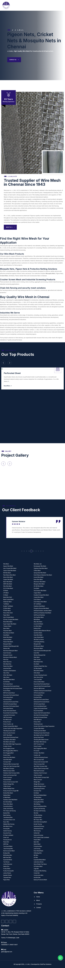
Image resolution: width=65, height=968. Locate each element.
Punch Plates (6, 690)
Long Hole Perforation (9, 715)
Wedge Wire (37, 782)
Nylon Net (36, 842)
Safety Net (37, 833)
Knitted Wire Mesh (8, 793)
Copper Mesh (37, 592)
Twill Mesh (6, 604)
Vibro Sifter (6, 673)
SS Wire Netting (38, 815)
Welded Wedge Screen (40, 786)
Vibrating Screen (12, 411)
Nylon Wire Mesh (7, 581)
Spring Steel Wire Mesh (40, 572)
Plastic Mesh (37, 839)
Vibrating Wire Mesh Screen (41, 739)
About (38, 900)
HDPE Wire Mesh (7, 584)
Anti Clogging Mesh (8, 753)
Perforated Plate (38, 695)
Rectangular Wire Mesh (40, 566)
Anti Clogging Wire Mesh (40, 748)
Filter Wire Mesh (7, 586)
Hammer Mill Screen (39, 688)
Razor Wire (6, 822)
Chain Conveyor (38, 775)
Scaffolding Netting (39, 641)
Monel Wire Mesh (7, 621)
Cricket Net (37, 873)
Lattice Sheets (7, 873)
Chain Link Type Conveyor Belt (11, 766)
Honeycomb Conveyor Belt (41, 762)
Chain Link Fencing (8, 808)
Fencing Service (7, 839)
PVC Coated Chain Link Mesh (41, 837)
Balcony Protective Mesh (40, 879)
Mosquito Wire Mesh (39, 584)
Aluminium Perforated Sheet (11, 706)
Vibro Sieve (6, 677)
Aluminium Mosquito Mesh (10, 650)
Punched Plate (38, 697)
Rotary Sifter (37, 721)
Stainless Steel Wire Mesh (41, 568)
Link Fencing (37, 848)
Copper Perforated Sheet (40, 708)
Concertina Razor (8, 806)
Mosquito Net (37, 644)
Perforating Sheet (8, 697)
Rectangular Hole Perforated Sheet (12, 688)
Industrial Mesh (7, 639)
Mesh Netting (6, 815)
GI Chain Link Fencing (39, 808)
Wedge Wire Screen (39, 784)
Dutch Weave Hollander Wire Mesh (43, 575)
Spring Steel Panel (39, 737)
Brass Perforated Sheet (9, 710)
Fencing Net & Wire (39, 802)
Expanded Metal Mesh (40, 859)
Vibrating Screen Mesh (40, 730)
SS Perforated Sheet (39, 704)
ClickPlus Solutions (45, 964)
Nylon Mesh (6, 628)
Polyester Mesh (7, 630)
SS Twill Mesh (37, 604)
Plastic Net (6, 842)
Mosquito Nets (50, 273)
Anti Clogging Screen (8, 748)
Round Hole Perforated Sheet (42, 684)
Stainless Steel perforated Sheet (42, 690)
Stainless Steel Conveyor (40, 773)
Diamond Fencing (38, 835)
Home (38, 897)
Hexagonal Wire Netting (40, 871)
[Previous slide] (3, 363)
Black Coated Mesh (8, 599)
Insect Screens (7, 653)
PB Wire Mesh (7, 610)
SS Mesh (5, 590)
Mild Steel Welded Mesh (40, 795)
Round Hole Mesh (38, 710)
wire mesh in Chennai (22, 300)
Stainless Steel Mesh (39, 606)
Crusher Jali (37, 755)
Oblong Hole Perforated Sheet (11, 686)
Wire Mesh (6, 564)
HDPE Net (5, 844)
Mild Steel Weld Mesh (9, 679)
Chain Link (6, 837)
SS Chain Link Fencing (39, 810)
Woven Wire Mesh (8, 577)
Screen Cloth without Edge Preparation (44, 726)
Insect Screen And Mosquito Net (42, 650)
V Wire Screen (7, 786)
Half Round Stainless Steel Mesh (42, 613)
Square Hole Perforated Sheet (42, 713)
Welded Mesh (6, 795)
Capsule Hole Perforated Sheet (42, 686)
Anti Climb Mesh (7, 802)
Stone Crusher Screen (9, 733)
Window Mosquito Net (39, 655)
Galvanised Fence (38, 828)
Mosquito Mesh (7, 644)
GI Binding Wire (38, 853)
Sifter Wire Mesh (7, 675)
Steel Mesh (6, 635)
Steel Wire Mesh (38, 635)
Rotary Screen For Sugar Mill (10, 790)
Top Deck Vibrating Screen (41, 757)
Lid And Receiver (7, 864)
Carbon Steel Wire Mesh (9, 570)
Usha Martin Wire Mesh (9, 739)
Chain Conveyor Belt (39, 764)
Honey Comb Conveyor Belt (10, 782)
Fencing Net (6, 828)
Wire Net (36, 813)
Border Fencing (38, 824)
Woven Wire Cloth (8, 613)
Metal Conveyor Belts (9, 770)
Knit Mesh (36, 793)
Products (39, 904)
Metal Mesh (37, 619)
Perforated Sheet (8, 684)
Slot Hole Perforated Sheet (41, 715)
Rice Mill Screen (7, 719)
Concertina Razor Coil (9, 819)
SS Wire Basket (38, 668)
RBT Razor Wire (38, 819)
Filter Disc (5, 659)
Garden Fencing (7, 830)
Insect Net (36, 653)
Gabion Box (6, 866)
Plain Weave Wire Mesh (9, 575)
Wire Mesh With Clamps (40, 742)
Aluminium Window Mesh (10, 657)
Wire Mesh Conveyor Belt (40, 766)
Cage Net (36, 868)
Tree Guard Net (38, 679)
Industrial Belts (7, 779)
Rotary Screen (7, 721)
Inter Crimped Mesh (8, 617)
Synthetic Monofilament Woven (42, 630)
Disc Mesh (36, 664)
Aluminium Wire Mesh (39, 581)
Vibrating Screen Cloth (9, 730)
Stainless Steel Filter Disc (40, 666)
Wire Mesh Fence (7, 826)
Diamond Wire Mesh (39, 681)
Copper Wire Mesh (8, 579)
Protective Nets (38, 846)
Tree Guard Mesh (7, 846)
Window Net (6, 648)
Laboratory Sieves (38, 862)
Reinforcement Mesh (9, 850)
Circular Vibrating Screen (40, 675)
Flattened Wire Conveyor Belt (11, 764)
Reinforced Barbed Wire (40, 806)
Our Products (14, 64)
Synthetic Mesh (38, 633)
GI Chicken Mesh (38, 866)
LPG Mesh (6, 592)
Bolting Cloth (37, 628)
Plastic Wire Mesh (8, 804)
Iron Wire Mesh (38, 626)
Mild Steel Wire (7, 857)
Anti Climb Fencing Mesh (40, 822)
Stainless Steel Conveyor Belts (11, 773)
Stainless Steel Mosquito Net (11, 646)
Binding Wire (6, 853)
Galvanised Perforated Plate (10, 701)
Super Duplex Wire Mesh (9, 624)
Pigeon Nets (6, 879)
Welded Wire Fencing (8, 824)
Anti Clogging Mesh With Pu (10, 750)
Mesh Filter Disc (7, 661)
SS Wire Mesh (7, 608)
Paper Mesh (6, 615)
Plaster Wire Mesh (8, 641)
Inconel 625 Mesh (38, 624)
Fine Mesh (36, 588)
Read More (7, 424)
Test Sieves (6, 862)
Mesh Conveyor (38, 779)
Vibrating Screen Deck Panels (41, 733)
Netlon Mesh (37, 844)
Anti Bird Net (37, 877)
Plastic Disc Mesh (8, 666)
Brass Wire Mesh (38, 579)
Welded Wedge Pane (8, 788)
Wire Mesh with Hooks (9, 742)
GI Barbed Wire (38, 817)
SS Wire (36, 857)
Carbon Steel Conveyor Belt (41, 768)
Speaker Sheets (7, 875)
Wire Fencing (37, 830)
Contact (38, 907)
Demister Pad (37, 790)
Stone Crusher (37, 746)
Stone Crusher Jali (8, 724)
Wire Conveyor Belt (39, 759)
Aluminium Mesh (38, 648)
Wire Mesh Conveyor (8, 768)
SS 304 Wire (6, 681)
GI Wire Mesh (37, 570)
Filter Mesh (37, 657)
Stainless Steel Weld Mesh (10, 799)
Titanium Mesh (7, 626)
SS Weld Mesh (37, 797)
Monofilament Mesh (8, 633)
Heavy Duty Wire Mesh (9, 757)
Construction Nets (38, 875)
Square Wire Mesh (8, 566)
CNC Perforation (7, 717)
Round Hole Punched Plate (10, 713)
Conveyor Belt (7, 762)
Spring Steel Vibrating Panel (10, 737)
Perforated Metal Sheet (40, 706)
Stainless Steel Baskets (9, 670)
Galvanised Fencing (39, 826)
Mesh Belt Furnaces (39, 770)
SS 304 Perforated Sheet (10, 704)
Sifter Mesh (37, 673)
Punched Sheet (7, 699)
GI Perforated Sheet (39, 693)
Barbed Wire (6, 813)
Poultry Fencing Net (8, 871)
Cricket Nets (4, 276)
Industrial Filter (7, 668)
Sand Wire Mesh (7, 759)
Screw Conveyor (7, 777)
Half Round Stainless (39, 615)
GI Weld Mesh (6, 797)
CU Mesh (5, 595)
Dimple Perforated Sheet (40, 717)
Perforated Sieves (8, 708)
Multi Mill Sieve (38, 719)
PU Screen (36, 750)
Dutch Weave (37, 599)
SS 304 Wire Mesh (38, 586)
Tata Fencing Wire (8, 848)
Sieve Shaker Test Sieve (40, 864)
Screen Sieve (6, 755)
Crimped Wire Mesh (39, 728)
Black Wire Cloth (7, 597)
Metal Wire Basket (38, 670)
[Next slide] (10, 363)
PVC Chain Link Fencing (9, 810)
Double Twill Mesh (8, 606)
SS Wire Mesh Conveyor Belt (41, 777)
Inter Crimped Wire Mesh (9, 568)
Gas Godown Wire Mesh (40, 590)
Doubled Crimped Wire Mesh (41, 595)
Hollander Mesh (7, 601)
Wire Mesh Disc (7, 664)
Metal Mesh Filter (38, 661)
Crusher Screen (7, 746)
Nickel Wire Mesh (7, 637)
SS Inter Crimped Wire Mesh (10, 619)
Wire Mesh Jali (37, 564)
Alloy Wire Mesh (38, 621)
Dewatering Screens (39, 788)
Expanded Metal (7, 859)
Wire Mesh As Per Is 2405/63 (41, 735)
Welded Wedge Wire (8, 784)
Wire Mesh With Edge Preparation (12, 744)
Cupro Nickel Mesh (39, 637)
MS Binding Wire (7, 855)
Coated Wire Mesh (39, 597)
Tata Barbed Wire (8, 817)
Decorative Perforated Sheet (11, 695)
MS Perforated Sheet (9, 693)
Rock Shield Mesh (38, 850)
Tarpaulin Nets (7, 877)
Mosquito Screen (7, 655)
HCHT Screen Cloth (39, 744)
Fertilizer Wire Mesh (39, 753)
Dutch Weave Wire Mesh (40, 601)
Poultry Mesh (6, 868)
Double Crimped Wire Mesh (10, 726)
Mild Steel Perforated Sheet (41, 699)
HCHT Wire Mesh (7, 735)
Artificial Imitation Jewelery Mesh (43, 610)
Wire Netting (37, 804)
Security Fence (7, 833)
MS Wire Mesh (7, 572)
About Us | (9, 227)
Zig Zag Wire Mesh (39, 617)
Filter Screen (37, 659)
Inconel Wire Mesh (38, 577)
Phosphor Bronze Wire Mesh (41, 608)
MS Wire (36, 855)
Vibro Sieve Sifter (38, 677)
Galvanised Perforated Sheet (41, 701)
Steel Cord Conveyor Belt (10, 775)
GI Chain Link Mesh (8, 835)
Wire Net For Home (39, 639)
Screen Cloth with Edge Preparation (12, 728)
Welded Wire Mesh (39, 799)
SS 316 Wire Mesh (8, 588)
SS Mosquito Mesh (39, 646)
